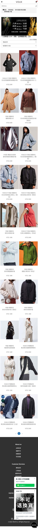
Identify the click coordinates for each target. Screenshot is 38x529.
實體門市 (18, 451)
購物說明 (18, 468)
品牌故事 (18, 448)
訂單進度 (18, 470)
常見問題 (18, 456)
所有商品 (10, 10)
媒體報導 (18, 454)
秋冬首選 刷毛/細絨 (20, 10)
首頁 (5, 10)
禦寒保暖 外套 (8, 11)
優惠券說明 (18, 473)
